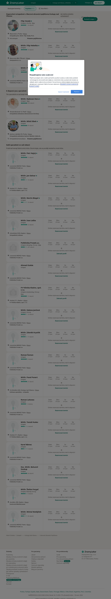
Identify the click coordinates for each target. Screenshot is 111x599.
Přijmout (76, 91)
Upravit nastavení (63, 92)
